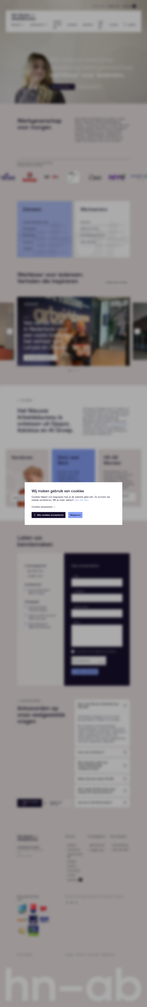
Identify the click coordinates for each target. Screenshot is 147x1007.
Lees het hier (81, 500)
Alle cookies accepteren (50, 515)
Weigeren (75, 515)
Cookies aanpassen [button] (42, 506)
